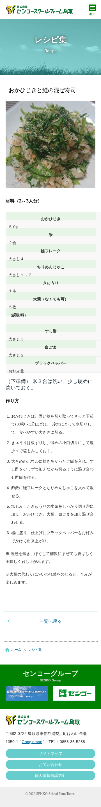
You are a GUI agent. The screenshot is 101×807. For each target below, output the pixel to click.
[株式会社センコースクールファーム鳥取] (39, 9)
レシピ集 (35, 650)
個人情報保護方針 (50, 775)
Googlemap (32, 741)
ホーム (16, 650)
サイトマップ (50, 753)
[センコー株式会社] (74, 693)
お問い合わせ (50, 764)
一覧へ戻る (50, 621)
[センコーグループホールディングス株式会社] (27, 693)
